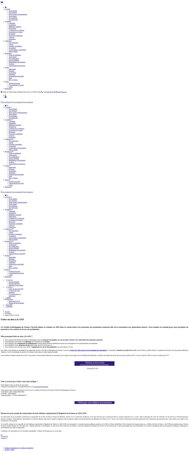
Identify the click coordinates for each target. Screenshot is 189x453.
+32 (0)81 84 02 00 (49, 92)
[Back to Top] (2, 2)
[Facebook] (5, 95)
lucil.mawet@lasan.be (41, 387)
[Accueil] (5, 7)
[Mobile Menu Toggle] (1, 4)
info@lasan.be (62, 92)
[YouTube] (5, 97)
